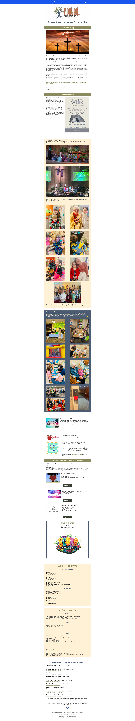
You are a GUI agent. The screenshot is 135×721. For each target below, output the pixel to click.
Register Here (67, 485)
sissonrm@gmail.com (77, 454)
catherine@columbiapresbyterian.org (54, 677)
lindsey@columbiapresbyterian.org (54, 688)
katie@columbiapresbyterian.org (53, 685)
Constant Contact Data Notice (70, 716)
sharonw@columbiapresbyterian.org (54, 692)
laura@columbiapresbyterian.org (53, 696)
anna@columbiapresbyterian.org (53, 670)
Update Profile (61, 716)
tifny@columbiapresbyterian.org (53, 666)
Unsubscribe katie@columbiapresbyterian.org (67, 714)
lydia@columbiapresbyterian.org (53, 674)
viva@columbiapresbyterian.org (53, 681)
